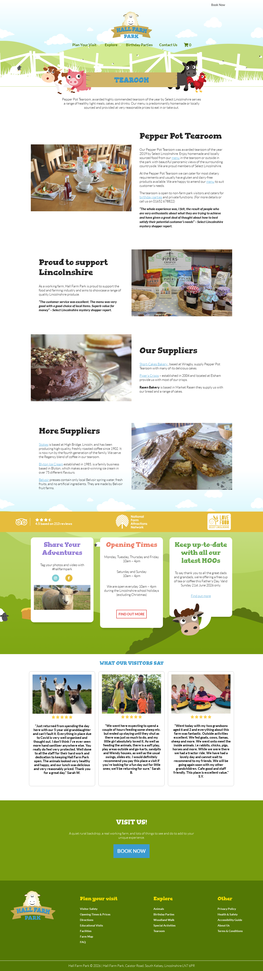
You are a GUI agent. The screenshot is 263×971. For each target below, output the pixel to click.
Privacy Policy (227, 908)
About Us (224, 925)
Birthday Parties (163, 914)
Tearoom (159, 931)
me (208, 181)
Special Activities (164, 925)
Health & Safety (228, 914)
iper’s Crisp (149, 375)
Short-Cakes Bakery (154, 364)
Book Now (131, 851)
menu (176, 158)
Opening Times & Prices (95, 914)
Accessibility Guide (230, 920)
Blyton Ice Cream (51, 464)
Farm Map (86, 936)
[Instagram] (55, 578)
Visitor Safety (88, 908)
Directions (86, 920)
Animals (158, 908)
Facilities (85, 931)
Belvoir (44, 480)
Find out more (131, 614)
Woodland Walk (163, 920)
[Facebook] (69, 578)
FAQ (83, 942)
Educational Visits (91, 925)
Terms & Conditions (230, 931)
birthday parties (151, 197)
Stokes (43, 444)
